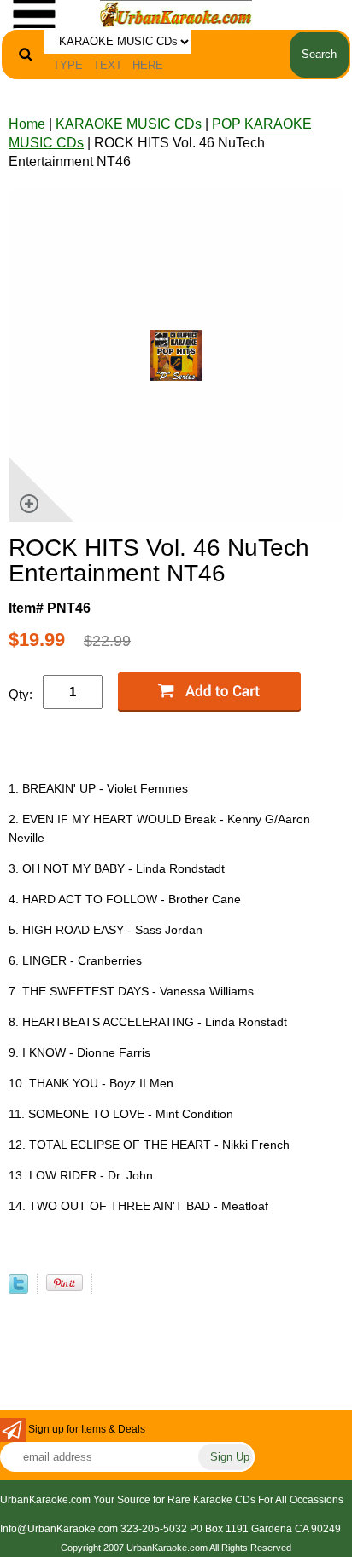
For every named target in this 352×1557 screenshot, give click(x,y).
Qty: (20, 694)
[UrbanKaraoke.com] (176, 13)
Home (27, 124)
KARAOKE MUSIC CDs (130, 124)
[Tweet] (18, 1289)
